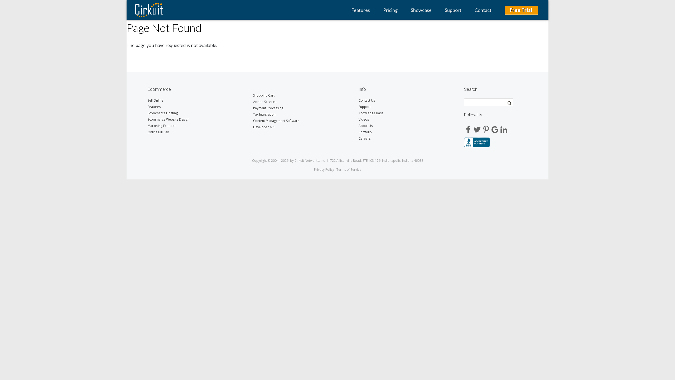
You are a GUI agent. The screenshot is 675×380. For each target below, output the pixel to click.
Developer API (263, 127)
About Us (366, 126)
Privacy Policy (324, 169)
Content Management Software (276, 120)
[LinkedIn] (504, 128)
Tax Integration (264, 114)
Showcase (421, 10)
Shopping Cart (263, 95)
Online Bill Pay (158, 132)
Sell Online (155, 100)
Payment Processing (268, 108)
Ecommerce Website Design (168, 119)
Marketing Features (162, 126)
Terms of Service (348, 169)
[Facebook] (468, 128)
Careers (364, 138)
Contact (483, 10)
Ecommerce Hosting (163, 113)
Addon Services (264, 101)
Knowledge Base (371, 113)
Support (453, 10)
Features (360, 10)
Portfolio (365, 132)
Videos (364, 119)
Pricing (390, 10)
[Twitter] (477, 128)
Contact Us (367, 100)
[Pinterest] (486, 128)
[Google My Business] (495, 128)
